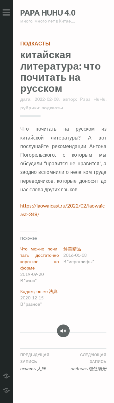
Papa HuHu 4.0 (47, 12)
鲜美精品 (72, 248)
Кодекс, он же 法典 (39, 291)
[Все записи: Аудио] (63, 333)
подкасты (35, 43)
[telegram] (6, 375)
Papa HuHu (92, 99)
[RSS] (6, 389)
